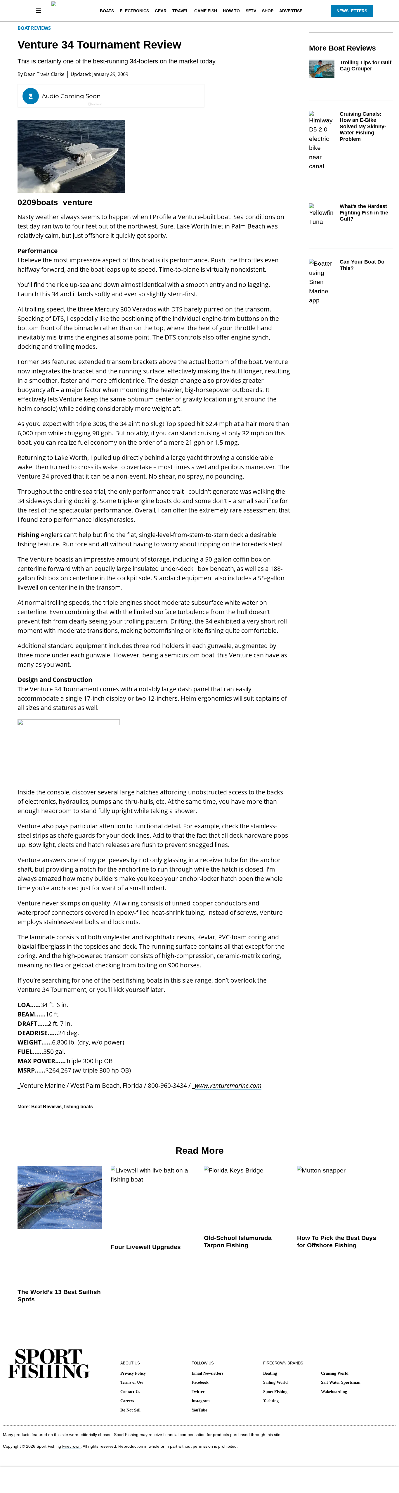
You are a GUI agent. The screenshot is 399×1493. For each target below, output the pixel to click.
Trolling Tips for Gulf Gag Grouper (365, 66)
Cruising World (334, 1373)
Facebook (200, 1382)
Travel (180, 10)
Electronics (134, 10)
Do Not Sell (130, 1410)
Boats (107, 10)
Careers (127, 1401)
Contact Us (130, 1392)
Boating (270, 1373)
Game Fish (205, 10)
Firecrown (71, 1446)
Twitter (198, 1392)
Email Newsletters (207, 1373)
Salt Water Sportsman (340, 1382)
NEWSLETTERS (351, 10)
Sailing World (275, 1382)
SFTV (251, 10)
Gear (160, 10)
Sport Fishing (275, 1392)
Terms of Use (131, 1382)
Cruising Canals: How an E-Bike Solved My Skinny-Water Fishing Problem (363, 126)
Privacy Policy (133, 1373)
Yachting (271, 1401)
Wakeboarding (334, 1392)
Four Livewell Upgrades (146, 1246)
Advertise (290, 10)
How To (231, 10)
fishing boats (78, 1106)
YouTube (199, 1410)
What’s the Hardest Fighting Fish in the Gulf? (364, 212)
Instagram (201, 1401)
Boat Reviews (34, 28)
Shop (267, 10)
